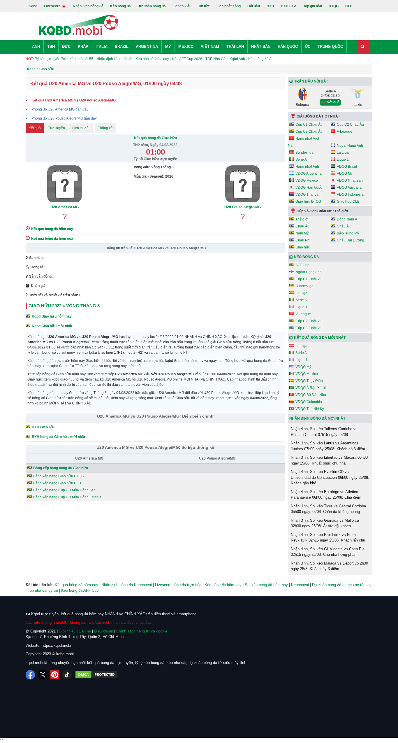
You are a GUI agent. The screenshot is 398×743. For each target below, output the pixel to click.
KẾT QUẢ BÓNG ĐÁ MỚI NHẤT (320, 338)
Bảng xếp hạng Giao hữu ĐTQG (58, 476)
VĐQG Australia (349, 187)
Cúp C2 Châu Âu (350, 124)
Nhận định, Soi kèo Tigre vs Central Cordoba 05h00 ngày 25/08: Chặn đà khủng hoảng (328, 509)
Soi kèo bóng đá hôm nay (266, 585)
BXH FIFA (289, 6)
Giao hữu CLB (348, 201)
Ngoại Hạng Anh (350, 145)
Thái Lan (235, 46)
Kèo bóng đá (120, 6)
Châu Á (343, 226)
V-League (344, 131)
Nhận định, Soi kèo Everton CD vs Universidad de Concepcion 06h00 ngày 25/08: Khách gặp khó (330, 477)
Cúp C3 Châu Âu (309, 131)
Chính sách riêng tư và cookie (141, 631)
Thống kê (105, 128)
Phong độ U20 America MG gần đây (59, 109)
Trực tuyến (56, 128)
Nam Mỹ (302, 233)
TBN (51, 46)
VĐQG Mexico (306, 180)
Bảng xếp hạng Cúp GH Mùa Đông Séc (64, 490)
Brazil (121, 46)
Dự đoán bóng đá (152, 6)
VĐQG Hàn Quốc (309, 187)
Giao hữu (302, 247)
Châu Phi (302, 240)
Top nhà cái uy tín (43, 590)
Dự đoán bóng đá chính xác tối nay (341, 585)
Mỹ (168, 46)
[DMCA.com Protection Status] (96, 674)
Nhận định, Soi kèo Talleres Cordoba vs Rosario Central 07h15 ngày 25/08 (324, 432)
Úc (307, 46)
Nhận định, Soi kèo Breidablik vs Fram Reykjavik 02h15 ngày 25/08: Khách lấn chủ (328, 537)
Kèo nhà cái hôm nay (152, 59)
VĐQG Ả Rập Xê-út (310, 388)
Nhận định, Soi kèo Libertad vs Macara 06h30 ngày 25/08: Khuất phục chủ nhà (329, 460)
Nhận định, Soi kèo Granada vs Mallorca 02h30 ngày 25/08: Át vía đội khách (325, 523)
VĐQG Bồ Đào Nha (310, 395)
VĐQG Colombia (308, 402)
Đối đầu (253, 6)
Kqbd (33, 6)
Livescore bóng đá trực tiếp (178, 585)
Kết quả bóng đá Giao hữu (155, 138)
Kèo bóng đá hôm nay (223, 585)
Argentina (147, 46)
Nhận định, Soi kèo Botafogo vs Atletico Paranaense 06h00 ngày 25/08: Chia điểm (326, 495)
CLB (349, 6)
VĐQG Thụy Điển (309, 381)
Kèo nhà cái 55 (81, 59)
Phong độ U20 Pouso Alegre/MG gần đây (64, 118)
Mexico (185, 46)
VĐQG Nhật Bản (350, 180)
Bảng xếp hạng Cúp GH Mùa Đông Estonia (67, 497)
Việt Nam (210, 46)
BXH (270, 6)
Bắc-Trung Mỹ (348, 233)
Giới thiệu (67, 631)
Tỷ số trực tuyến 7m (50, 59)
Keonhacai (300, 585)
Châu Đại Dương (350, 240)
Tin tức (204, 6)
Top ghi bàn (312, 6)
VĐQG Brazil (347, 166)
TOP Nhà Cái (215, 59)
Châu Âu (302, 226)
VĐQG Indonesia (350, 194)
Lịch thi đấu (181, 6)
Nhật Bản (260, 46)
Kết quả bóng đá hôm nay (76, 585)
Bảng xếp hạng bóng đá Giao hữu (60, 468)
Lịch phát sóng (228, 6)
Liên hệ (85, 631)
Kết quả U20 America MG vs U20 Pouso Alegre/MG (73, 100)
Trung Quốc (330, 46)
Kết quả (35, 128)
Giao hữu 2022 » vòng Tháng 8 (64, 305)
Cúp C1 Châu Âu (309, 124)
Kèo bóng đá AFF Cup (79, 590)
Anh (36, 46)
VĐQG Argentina (308, 173)
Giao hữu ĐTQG (308, 201)
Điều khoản (103, 631)
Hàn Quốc (288, 46)
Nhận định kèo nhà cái (114, 59)
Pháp (83, 46)
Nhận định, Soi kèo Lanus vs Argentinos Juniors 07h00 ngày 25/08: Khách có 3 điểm (328, 446)
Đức (66, 46)
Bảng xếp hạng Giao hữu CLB (57, 483)
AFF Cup (302, 265)
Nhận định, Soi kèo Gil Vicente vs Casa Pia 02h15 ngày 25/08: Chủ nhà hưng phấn (327, 552)
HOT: (30, 59)
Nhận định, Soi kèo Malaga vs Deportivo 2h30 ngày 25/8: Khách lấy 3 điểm (329, 566)
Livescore (52, 6)
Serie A (301, 159)
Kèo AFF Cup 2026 (187, 59)
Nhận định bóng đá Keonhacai (126, 585)
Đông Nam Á (347, 219)
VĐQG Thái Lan (307, 194)
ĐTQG (334, 6)
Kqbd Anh (237, 59)
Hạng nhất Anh (307, 166)
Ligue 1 (343, 159)
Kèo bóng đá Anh (262, 59)
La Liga (343, 152)
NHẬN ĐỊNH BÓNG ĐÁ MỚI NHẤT (317, 418)
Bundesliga (304, 152)
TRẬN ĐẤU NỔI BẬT (311, 81)
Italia (102, 46)
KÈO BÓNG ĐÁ (306, 257)
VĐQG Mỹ (345, 173)
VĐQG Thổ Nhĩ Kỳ (309, 409)
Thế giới (302, 219)
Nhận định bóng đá (88, 6)
